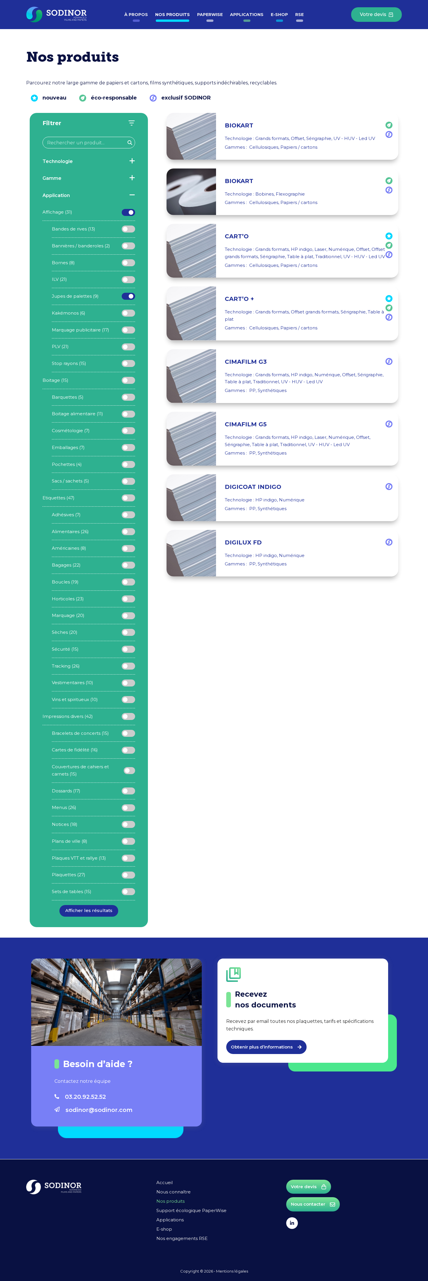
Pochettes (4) (67, 464)
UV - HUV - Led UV (354, 138)
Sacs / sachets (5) (70, 481)
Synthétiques (272, 390)
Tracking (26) (66, 666)
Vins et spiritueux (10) (75, 699)
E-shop (279, 14)
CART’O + (239, 298)
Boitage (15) (55, 380)
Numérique (341, 249)
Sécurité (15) (65, 649)
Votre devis (373, 14)
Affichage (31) (57, 212)
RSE (299, 14)
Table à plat (300, 256)
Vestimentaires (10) (72, 682)
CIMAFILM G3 (246, 361)
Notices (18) (64, 824)
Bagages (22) (66, 565)
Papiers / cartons (298, 147)
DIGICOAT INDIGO (253, 486)
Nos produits (172, 14)
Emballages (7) (68, 447)
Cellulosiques (263, 147)
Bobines (264, 194)
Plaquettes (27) (68, 874)
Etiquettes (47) (59, 498)
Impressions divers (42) (68, 716)
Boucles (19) (65, 582)
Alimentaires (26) (70, 531)
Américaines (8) (69, 548)
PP (252, 390)
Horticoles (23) (68, 599)
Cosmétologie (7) (71, 430)
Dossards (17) (66, 791)
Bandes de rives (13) (73, 229)
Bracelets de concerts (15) (80, 733)
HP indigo (301, 249)
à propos (136, 14)
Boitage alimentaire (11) (77, 413)
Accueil (164, 1182)
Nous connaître (173, 1192)
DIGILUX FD (243, 542)
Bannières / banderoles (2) (81, 246)
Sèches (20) (64, 632)
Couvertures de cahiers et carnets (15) (80, 770)
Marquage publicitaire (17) (80, 330)
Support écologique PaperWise (191, 1210)
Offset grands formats (315, 312)
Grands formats (272, 138)
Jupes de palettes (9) (75, 296)
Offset (297, 138)
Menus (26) (64, 807)
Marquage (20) (68, 615)
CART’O (237, 236)
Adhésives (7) (66, 514)
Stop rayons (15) (69, 363)
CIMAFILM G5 (246, 424)
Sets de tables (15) (71, 891)
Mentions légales (232, 1271)
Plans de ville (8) (69, 841)
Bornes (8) (63, 262)
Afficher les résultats (88, 910)
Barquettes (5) (68, 397)
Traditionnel (328, 256)
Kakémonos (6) (68, 313)
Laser (320, 249)
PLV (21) (60, 346)
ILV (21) (59, 279)
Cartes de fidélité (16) (75, 750)
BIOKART (239, 125)
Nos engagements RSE (182, 1238)
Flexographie (290, 194)
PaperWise (210, 14)
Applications (246, 14)
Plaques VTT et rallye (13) (79, 858)
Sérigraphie (318, 138)
